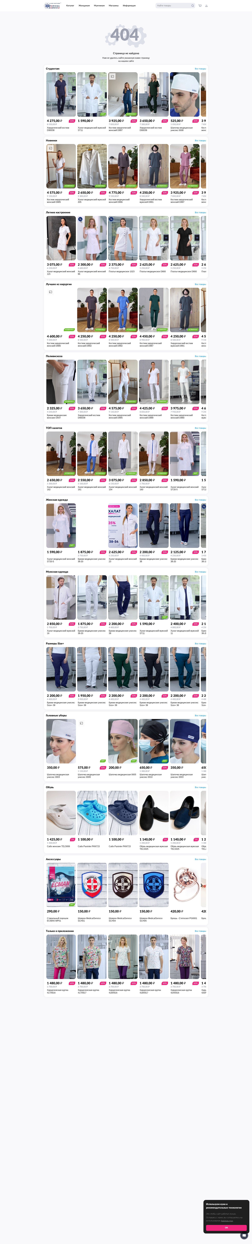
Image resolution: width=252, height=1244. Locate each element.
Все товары (200, 69)
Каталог (70, 6)
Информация (129, 6)
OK (226, 1228)
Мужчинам (99, 6)
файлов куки (227, 1221)
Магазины (114, 6)
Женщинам (84, 6)
